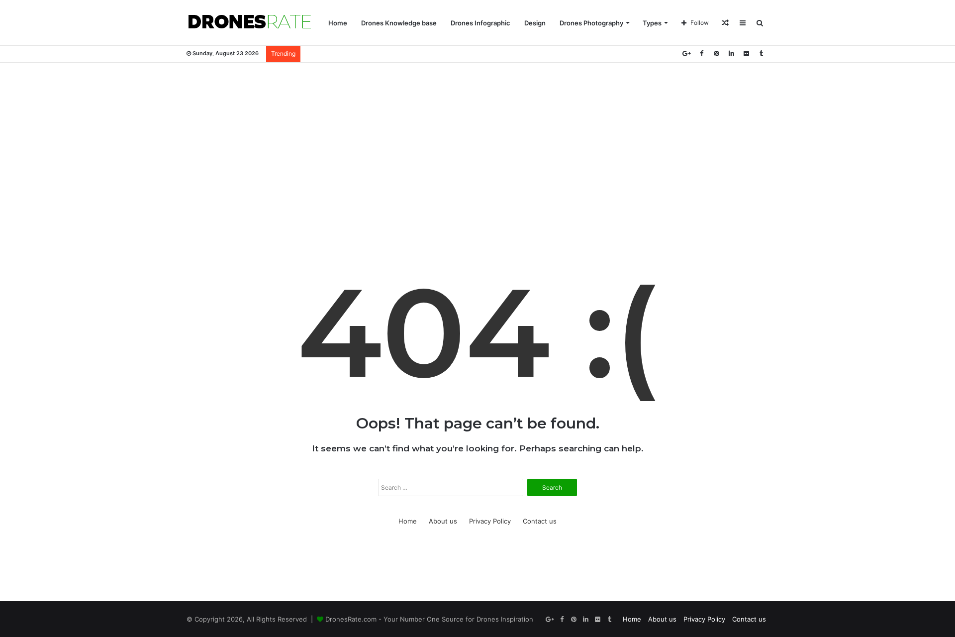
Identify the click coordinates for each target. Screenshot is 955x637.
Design (535, 23)
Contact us (540, 521)
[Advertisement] (477, 142)
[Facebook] (701, 53)
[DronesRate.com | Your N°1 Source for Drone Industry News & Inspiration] (250, 22)
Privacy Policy (490, 521)
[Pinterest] (716, 53)
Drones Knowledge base (399, 23)
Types (652, 23)
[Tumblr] (761, 53)
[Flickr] (746, 53)
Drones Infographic (480, 23)
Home (337, 23)
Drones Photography (591, 23)
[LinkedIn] (731, 53)
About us (443, 521)
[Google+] (686, 53)
